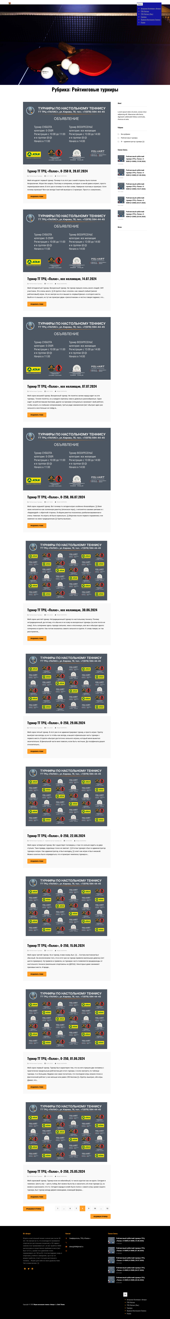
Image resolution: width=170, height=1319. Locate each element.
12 (107, 1208)
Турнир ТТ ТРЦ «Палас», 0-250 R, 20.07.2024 (57, 171)
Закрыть (140, 4)
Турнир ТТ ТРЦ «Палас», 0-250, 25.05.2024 (56, 1171)
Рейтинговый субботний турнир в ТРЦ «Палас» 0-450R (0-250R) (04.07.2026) (136, 200)
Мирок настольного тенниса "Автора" (23, 3)
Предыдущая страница (33, 1209)
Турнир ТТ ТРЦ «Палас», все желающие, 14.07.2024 (62, 278)
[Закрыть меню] (125, 1294)
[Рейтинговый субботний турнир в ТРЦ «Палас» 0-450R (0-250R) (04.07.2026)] (121, 200)
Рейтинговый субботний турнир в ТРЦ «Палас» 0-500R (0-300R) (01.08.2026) (136, 172)
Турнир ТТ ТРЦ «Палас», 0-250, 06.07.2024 (56, 497)
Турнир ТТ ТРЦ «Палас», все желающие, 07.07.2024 (62, 386)
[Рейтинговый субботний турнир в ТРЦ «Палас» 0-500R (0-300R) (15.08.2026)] (121, 159)
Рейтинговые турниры (35, 176)
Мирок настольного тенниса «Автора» (44, 1304)
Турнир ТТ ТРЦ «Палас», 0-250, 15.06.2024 (56, 945)
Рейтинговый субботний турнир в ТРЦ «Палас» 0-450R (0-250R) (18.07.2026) (136, 186)
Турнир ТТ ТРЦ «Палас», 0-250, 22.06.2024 (56, 835)
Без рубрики (125, 134)
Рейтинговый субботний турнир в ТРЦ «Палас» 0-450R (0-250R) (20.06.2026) (136, 214)
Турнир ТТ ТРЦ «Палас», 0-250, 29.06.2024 (56, 722)
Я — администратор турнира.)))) (52, 840)
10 (95, 1208)
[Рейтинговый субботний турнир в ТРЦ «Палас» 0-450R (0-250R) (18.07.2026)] (121, 186)
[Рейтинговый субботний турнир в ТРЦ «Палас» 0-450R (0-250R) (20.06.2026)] (121, 214)
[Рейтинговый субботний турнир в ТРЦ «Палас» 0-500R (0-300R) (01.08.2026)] (121, 172)
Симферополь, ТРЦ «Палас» (79, 1238)
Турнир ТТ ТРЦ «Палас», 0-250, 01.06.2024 (56, 1058)
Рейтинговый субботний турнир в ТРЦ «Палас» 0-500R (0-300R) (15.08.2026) (136, 158)
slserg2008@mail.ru (76, 1247)
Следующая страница (100, 1216)
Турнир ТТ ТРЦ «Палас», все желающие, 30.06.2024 (62, 610)
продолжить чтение (37, 196)
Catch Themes (61, 1304)
